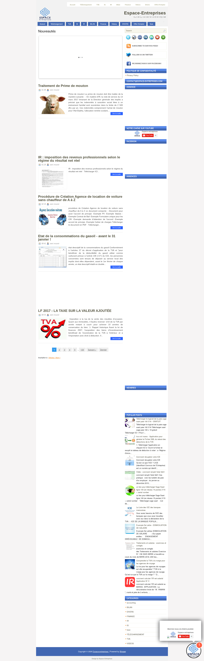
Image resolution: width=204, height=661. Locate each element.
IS (104, 5)
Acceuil (42, 24)
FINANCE (131, 616)
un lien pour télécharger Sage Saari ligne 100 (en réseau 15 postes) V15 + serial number (150, 490)
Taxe (151, 24)
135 (82, 349)
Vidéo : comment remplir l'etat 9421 (150, 472)
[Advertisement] (59, 137)
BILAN (92, 24)
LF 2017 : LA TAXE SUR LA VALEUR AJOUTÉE (74, 311)
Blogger (123, 651)
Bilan (118, 5)
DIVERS (125, 24)
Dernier (103, 349)
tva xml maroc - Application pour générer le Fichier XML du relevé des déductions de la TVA (151, 439)
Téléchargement (86, 5)
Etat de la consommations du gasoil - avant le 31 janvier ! (76, 237)
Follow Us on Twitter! (142, 55)
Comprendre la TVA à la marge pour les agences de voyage (150, 562)
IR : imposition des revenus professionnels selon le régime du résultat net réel (79, 158)
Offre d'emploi (159, 5)
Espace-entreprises (145, 12)
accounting (131, 602)
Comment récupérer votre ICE (148, 456)
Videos (137, 5)
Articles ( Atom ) (54, 357)
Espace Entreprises (105, 658)
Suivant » (92, 349)
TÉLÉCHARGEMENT (135, 634)
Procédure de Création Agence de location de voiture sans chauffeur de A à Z (80, 198)
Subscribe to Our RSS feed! (145, 46)
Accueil (72, 5)
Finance (128, 5)
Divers (147, 5)
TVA (97, 5)
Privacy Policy (132, 75)
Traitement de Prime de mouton (63, 86)
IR (111, 5)
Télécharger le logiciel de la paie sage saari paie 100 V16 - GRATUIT (151, 420)
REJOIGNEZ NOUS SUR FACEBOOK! (146, 63)
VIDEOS (130, 643)
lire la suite (117, 114)
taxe (128, 629)
